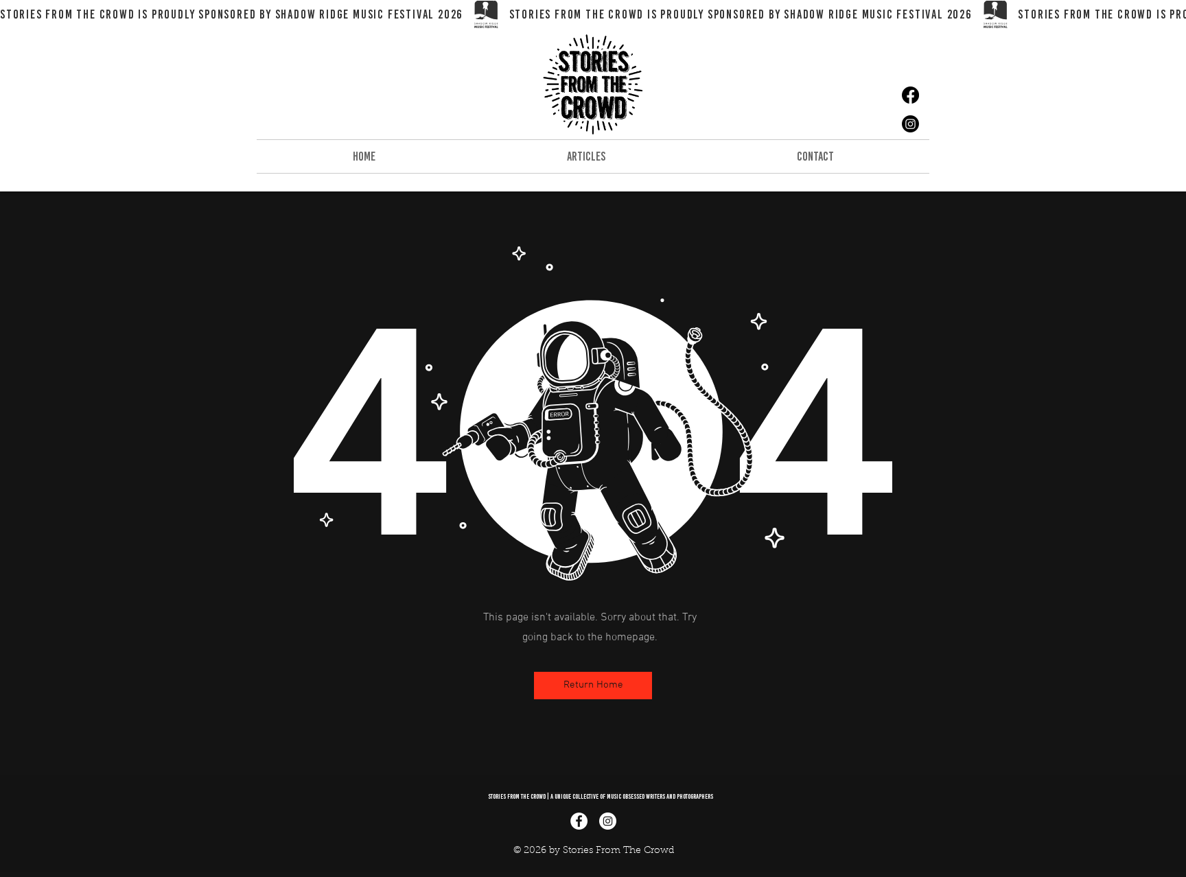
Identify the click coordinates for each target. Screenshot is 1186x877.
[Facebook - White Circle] (579, 821)
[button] (593, 685)
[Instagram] (910, 123)
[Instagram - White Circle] (607, 821)
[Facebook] (910, 95)
